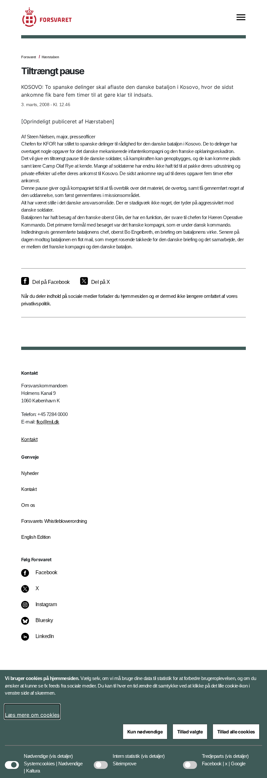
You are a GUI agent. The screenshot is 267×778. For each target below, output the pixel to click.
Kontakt (29, 439)
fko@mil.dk (47, 421)
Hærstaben (50, 57)
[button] (61, 753)
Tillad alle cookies (236, 731)
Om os (28, 505)
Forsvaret (28, 57)
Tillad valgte (190, 731)
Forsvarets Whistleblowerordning (54, 521)
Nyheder (29, 473)
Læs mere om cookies (32, 715)
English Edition (35, 537)
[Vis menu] (241, 17)
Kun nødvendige (145, 731)
